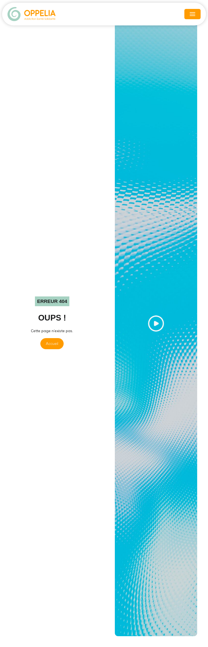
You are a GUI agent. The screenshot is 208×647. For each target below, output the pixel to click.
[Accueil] (32, 14)
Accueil (52, 343)
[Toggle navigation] (192, 14)
